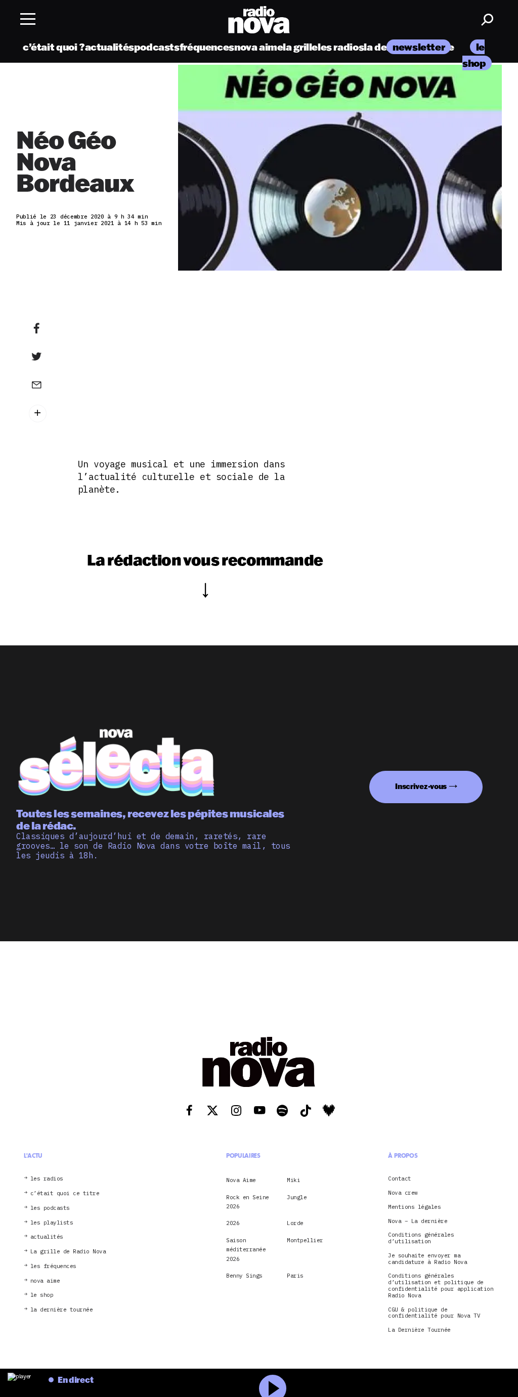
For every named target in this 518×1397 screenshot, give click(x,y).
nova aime (258, 46)
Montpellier (305, 1240)
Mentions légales (414, 1207)
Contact (399, 1178)
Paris (295, 1275)
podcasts (157, 46)
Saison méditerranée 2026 (246, 1249)
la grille (300, 46)
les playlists (51, 1222)
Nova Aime (241, 1180)
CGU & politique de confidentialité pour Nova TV (434, 1313)
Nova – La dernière (417, 1221)
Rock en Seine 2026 (247, 1202)
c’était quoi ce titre (65, 1193)
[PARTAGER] (43, 356)
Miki (293, 1180)
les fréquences (53, 1266)
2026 (232, 1223)
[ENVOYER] (43, 384)
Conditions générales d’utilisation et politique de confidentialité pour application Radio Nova (440, 1285)
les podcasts (50, 1208)
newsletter (419, 46)
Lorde (295, 1223)
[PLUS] (43, 413)
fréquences (207, 46)
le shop (42, 1295)
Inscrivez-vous (421, 786)
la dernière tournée (61, 1309)
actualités (109, 46)
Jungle (297, 1197)
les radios (341, 46)
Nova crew (403, 1193)
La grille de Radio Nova (68, 1251)
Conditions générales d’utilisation (421, 1238)
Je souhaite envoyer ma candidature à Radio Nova (427, 1258)
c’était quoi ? (54, 46)
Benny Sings (244, 1275)
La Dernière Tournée (419, 1330)
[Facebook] (43, 328)
